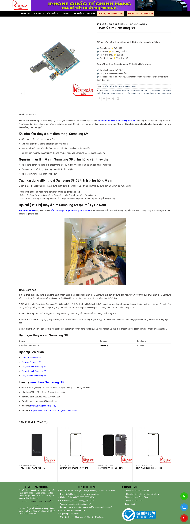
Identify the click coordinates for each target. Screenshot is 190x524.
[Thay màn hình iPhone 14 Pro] (114, 445)
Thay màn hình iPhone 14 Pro (110, 468)
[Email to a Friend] (109, 99)
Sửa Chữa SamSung (138, 24)
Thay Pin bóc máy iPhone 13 (32, 468)
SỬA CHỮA (51, 13)
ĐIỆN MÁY (65, 13)
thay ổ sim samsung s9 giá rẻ (112, 93)
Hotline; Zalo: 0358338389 (110, 13)
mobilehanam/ (90, 507)
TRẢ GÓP (91, 13)
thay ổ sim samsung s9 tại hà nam (136, 93)
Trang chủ (102, 24)
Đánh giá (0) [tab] (31, 114)
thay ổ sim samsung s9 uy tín (160, 93)
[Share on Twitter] (104, 99)
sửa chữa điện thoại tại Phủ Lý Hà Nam (116, 120)
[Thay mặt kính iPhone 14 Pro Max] (76, 445)
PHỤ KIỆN (78, 13)
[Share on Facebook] (99, 99)
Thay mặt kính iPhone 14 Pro (149, 468)
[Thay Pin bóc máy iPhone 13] (37, 445)
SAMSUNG (37, 13)
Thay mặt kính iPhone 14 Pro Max (73, 468)
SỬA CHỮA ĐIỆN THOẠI (118, 24)
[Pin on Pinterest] (113, 99)
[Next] (171, 454)
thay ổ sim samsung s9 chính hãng (134, 90)
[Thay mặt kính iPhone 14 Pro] (153, 445)
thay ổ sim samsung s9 (112, 90)
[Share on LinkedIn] (118, 99)
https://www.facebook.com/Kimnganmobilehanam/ (54, 410)
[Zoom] (22, 92)
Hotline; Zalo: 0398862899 (140, 13)
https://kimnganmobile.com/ (43, 406)
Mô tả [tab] (21, 114)
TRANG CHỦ (25, 13)
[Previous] (19, 454)
